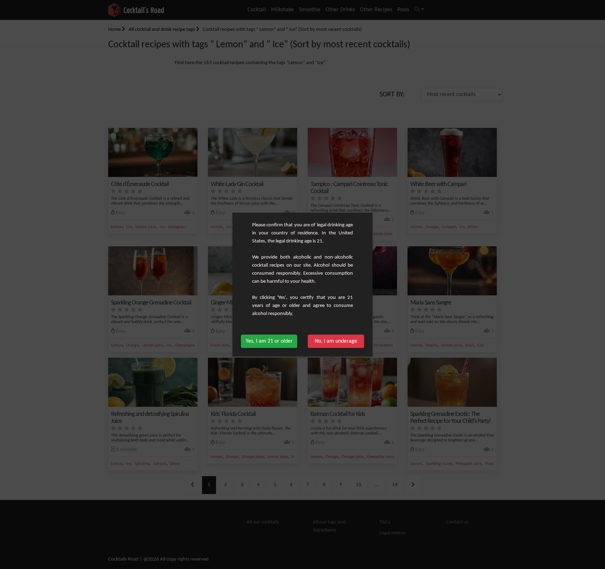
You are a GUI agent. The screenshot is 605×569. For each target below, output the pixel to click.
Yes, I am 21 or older (269, 341)
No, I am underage (336, 341)
